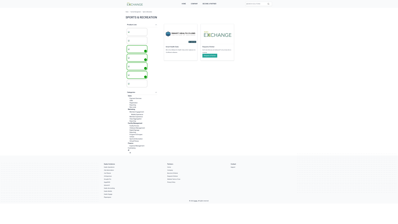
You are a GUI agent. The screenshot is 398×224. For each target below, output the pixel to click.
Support (233, 167)
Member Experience (136, 116)
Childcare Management (137, 128)
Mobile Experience (137, 114)
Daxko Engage (108, 194)
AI (128, 150)
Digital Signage (134, 130)
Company (194, 4)
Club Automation (109, 170)
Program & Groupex (136, 134)
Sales (130, 96)
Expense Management (137, 146)
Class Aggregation (136, 119)
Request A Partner (172, 176)
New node (133, 107)
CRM (131, 100)
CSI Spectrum (108, 176)
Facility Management (135, 123)
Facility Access (134, 126)
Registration (134, 103)
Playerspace (107, 197)
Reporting (133, 105)
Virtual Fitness (134, 141)
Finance (130, 143)
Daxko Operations (109, 167)
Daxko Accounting (109, 188)
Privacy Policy (171, 182)
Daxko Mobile (108, 191)
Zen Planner (107, 173)
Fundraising (131, 148)
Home (184, 4)
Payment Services (135, 98)
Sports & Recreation (136, 139)
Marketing (131, 109)
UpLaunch (107, 185)
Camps (132, 137)
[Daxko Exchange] (134, 4)
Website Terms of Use (173, 179)
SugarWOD (107, 182)
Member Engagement (137, 112)
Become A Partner (209, 4)
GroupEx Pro (107, 179)
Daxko (195, 201)
